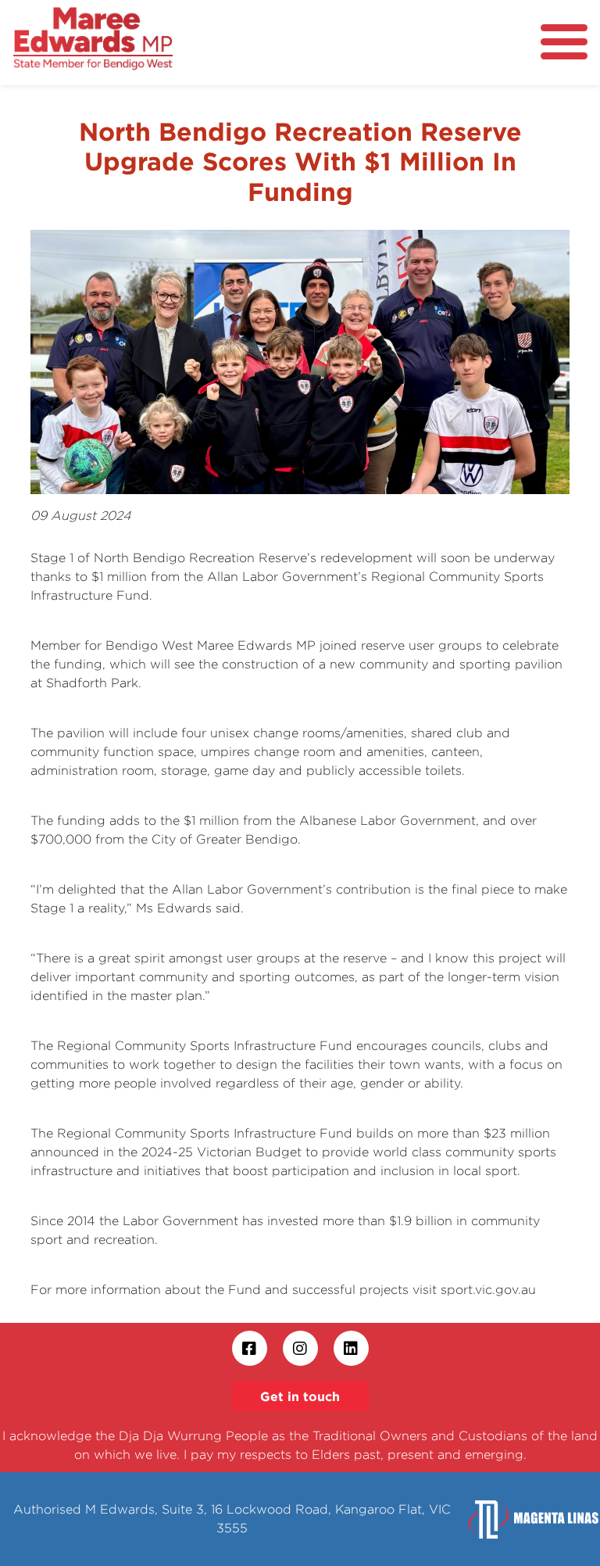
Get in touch (300, 1396)
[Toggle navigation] (564, 41)
